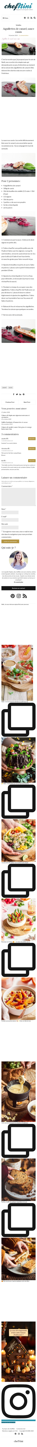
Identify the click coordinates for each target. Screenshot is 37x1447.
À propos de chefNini (8, 1429)
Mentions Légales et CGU (10, 1431)
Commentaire (7, 486)
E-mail (4, 516)
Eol (2, 460)
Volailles (18, 25)
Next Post (27, 402)
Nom (3, 509)
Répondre (32, 438)
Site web (4, 524)
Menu (6, 18)
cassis (10, 387)
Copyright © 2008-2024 (26, 1431)
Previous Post (10, 402)
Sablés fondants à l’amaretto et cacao (14, 422)
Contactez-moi (20, 1429)
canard (4, 387)
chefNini (18, 1441)
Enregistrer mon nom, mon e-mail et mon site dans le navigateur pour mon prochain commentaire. (17, 534)
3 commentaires (23, 35)
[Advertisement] (18, 119)
